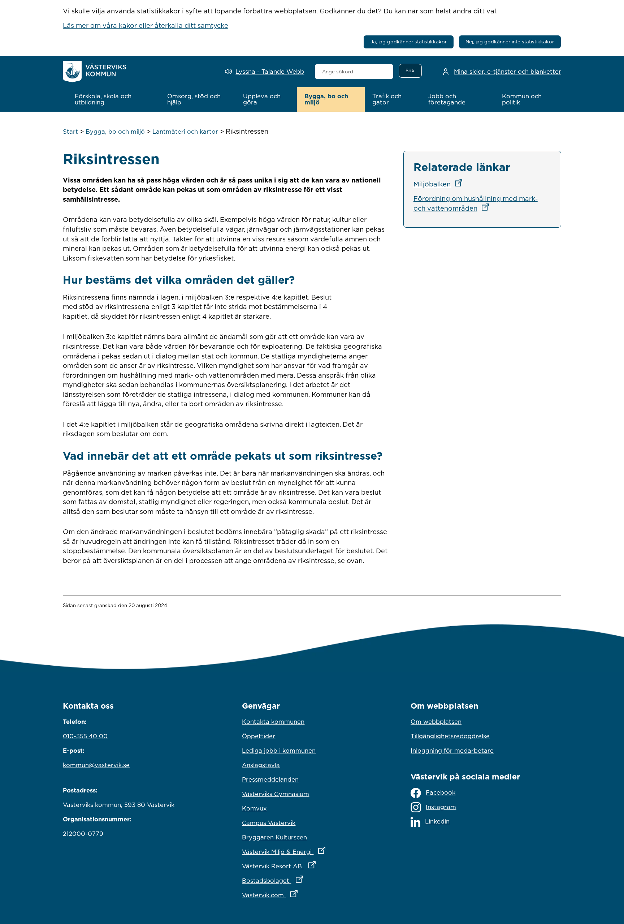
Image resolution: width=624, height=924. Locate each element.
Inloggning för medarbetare (452, 750)
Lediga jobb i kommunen (279, 750)
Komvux (254, 808)
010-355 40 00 (85, 736)
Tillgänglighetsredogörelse (450, 736)
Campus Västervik (268, 822)
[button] (113, 99)
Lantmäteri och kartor (185, 131)
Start (70, 131)
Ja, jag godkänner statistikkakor (408, 41)
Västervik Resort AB (310, 866)
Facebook (440, 792)
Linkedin (437, 821)
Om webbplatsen (436, 721)
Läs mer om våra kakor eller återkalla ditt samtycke (145, 25)
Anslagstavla (261, 765)
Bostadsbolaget (304, 880)
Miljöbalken (440, 184)
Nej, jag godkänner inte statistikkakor (509, 41)
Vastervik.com (301, 895)
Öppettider (258, 736)
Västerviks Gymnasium (275, 794)
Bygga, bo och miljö (115, 131)
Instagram (441, 807)
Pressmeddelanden (270, 779)
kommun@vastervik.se (96, 765)
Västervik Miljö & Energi (312, 851)
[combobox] (354, 71)
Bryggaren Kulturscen (274, 837)
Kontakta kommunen (273, 721)
